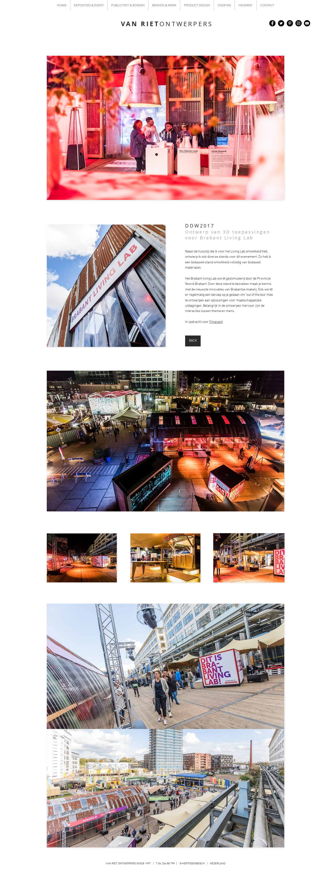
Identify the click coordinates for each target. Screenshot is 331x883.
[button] (88, 5)
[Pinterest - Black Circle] (290, 23)
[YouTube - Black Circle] (307, 23)
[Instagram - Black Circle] (298, 23)
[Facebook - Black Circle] (272, 23)
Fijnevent (216, 322)
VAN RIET (167, 23)
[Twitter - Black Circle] (281, 23)
